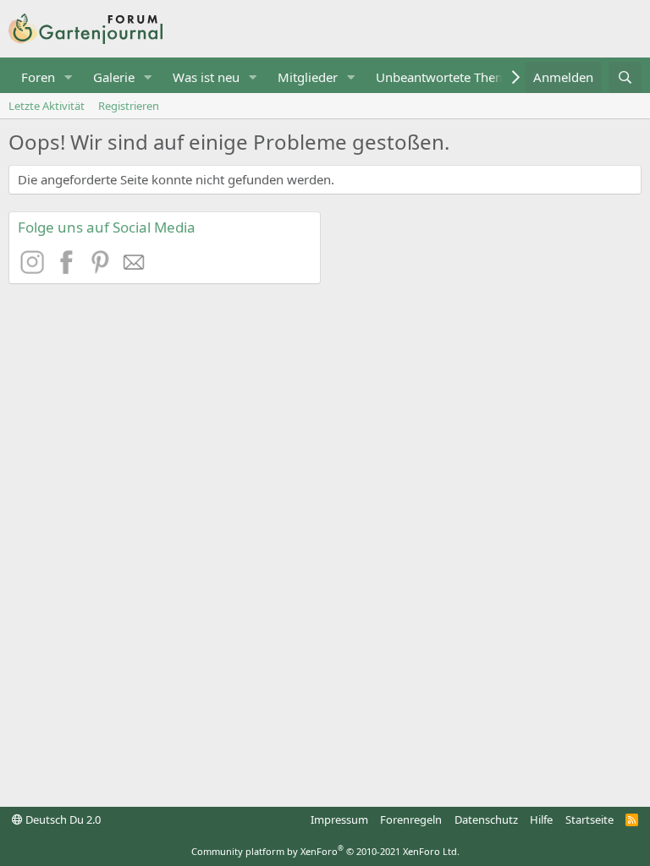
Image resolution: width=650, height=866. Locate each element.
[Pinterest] (102, 268)
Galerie (114, 77)
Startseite (589, 819)
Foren (38, 77)
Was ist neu (206, 77)
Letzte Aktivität (46, 105)
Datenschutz (486, 819)
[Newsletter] (134, 268)
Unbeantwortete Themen (448, 77)
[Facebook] (68, 268)
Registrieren (128, 105)
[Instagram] (35, 268)
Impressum (339, 819)
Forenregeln (411, 819)
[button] (68, 77)
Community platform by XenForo (325, 851)
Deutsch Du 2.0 (62, 819)
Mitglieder (308, 77)
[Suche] (625, 77)
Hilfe (541, 819)
